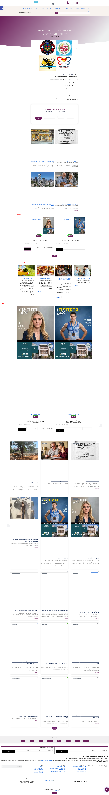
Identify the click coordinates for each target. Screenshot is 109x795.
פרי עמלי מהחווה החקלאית (28, 278)
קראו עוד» (97, 488)
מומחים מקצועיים (44, 8)
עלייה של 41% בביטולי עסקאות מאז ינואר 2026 (57, 663)
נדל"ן (51, 8)
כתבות (72, 8)
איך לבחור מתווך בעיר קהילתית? (83, 278)
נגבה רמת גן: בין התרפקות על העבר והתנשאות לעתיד (42, 161)
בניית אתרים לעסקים (49, 789)
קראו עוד (76, 285)
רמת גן (77, 8)
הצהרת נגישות (79, 781)
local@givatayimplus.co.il (46, 760)
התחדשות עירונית (59, 8)
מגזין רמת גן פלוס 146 (36, 219)
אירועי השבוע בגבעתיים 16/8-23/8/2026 (28, 716)
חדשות (66, 8)
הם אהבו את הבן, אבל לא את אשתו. (59, 481)
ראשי (88, 8)
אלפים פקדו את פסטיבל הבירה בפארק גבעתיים (26, 610)
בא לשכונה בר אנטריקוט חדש (46, 278)
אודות (42, 765)
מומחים (36, 8)
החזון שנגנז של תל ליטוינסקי (72, 161)
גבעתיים (83, 8)
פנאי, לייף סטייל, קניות (27, 8)
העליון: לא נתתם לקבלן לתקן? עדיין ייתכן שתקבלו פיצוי (55, 610)
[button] (72, 74)
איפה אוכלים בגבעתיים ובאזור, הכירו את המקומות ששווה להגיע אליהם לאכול (64, 279)
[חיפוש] (56, 13)
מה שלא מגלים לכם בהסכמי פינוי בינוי (70, 204)
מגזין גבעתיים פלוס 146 (68, 219)
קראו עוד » (76, 168)
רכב (89, 11)
